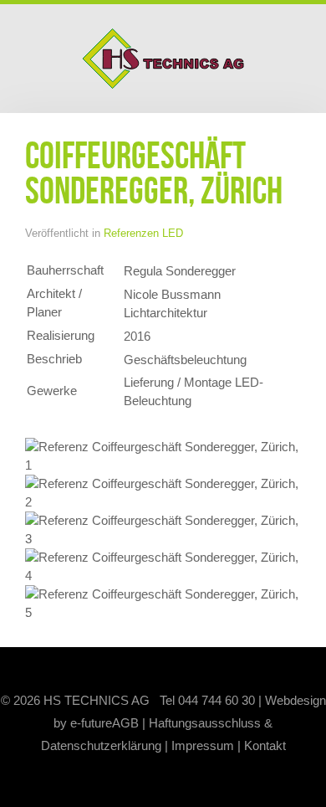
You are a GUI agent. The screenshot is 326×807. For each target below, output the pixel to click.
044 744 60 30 (216, 700)
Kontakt (265, 745)
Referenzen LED (143, 233)
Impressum (202, 745)
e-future (91, 723)
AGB (125, 723)
